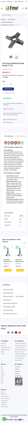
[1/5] (3, 69)
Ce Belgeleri (3, 402)
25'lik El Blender (18, 360)
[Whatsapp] (4, 419)
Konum (2, 354)
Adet (3, 81)
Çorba (2, 381)
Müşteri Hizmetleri (5, 349)
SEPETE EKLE (8, 89)
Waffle (2, 375)
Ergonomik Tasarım (8, 296)
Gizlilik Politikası (4, 406)
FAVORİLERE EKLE (9, 93)
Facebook (17, 366)
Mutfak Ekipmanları (8, 293)
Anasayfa (3, 343)
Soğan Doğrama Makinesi (21, 354)
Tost (2, 368)
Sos (2, 383)
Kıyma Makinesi (20, 296)
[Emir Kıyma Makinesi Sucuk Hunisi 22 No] (20, 252)
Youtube (17, 373)
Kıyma (2, 377)
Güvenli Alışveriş (5, 396)
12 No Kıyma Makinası (20, 347)
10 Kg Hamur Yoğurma (20, 343)
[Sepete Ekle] (8, 270)
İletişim (2, 351)
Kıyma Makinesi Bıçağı (9, 306)
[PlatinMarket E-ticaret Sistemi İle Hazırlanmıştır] (8, 420)
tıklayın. (6, 77)
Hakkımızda (3, 345)
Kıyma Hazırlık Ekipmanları (10, 313)
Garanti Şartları (4, 400)
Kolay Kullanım (7, 300)
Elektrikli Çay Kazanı (19, 351)
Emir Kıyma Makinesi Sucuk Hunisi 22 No (20, 260)
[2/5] (4, 69)
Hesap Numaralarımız (6, 347)
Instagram (18, 371)
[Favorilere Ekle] (12, 247)
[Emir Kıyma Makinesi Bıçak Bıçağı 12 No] (14, 40)
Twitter (17, 369)
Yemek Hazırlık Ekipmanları (10, 303)
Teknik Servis (4, 404)
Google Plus (18, 376)
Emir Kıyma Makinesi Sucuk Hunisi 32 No (8, 260)
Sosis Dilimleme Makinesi (21, 349)
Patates (3, 373)
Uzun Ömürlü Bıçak (8, 310)
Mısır (2, 379)
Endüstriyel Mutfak (8, 289)
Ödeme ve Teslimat (5, 398)
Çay (2, 366)
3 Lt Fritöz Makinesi (19, 358)
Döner (2, 370)
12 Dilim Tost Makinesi (20, 356)
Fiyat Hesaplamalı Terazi (20, 345)
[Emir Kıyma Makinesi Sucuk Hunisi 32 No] (8, 252)
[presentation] (22, 243)
